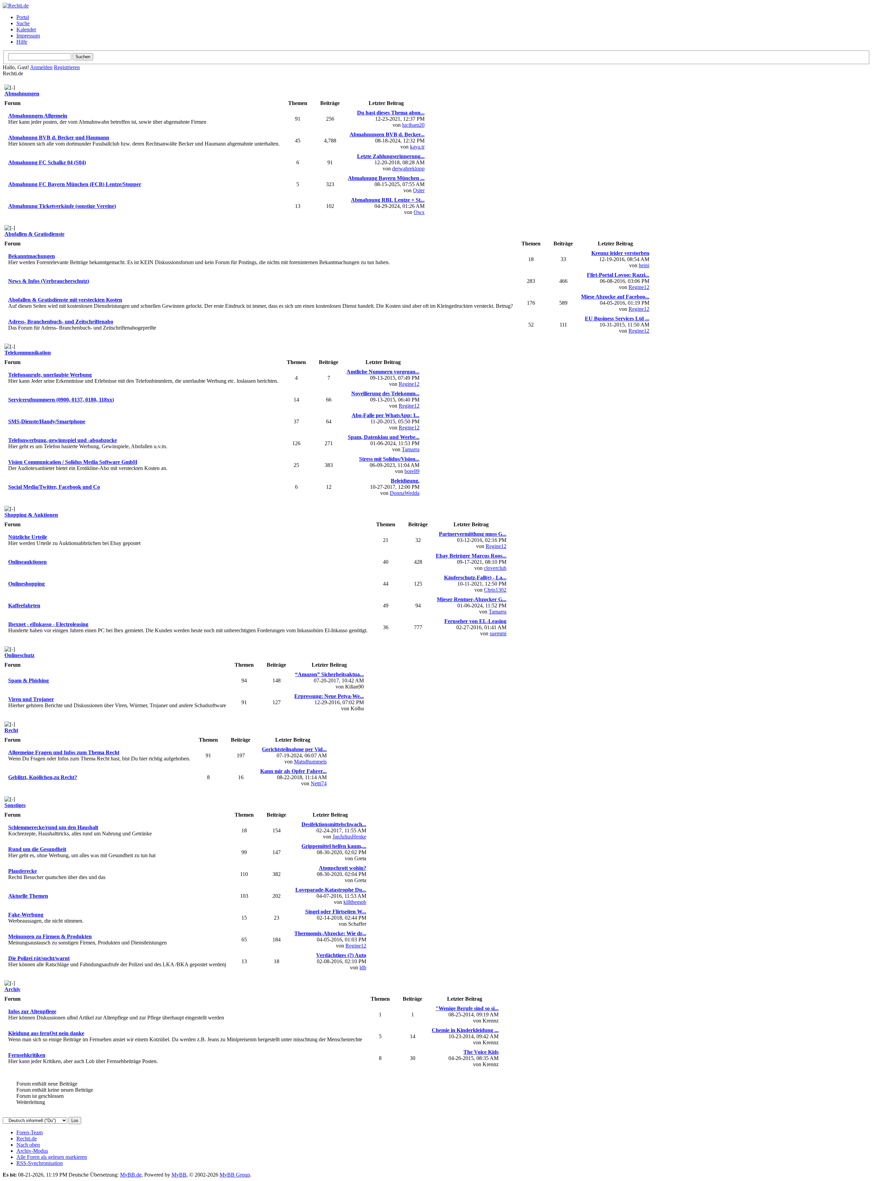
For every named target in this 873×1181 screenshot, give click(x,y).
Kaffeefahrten (24, 605)
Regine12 (638, 287)
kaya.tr (417, 147)
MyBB (179, 1175)
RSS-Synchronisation (39, 1163)
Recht (11, 730)
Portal (22, 17)
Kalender (26, 29)
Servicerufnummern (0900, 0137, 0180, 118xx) (61, 400)
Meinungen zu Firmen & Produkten (50, 936)
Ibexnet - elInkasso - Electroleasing (48, 624)
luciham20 (413, 125)
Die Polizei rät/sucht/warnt (39, 958)
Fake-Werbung (25, 915)
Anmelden (41, 67)
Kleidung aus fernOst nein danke (46, 1033)
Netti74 (319, 783)
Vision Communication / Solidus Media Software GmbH (72, 462)
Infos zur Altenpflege (32, 1011)
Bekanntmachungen (31, 256)
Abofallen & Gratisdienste (34, 234)
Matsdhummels (310, 761)
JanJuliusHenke (349, 836)
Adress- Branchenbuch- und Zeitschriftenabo (60, 321)
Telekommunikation (27, 352)
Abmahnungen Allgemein (37, 116)
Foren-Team (29, 1132)
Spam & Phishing (28, 680)
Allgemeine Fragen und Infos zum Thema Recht (63, 752)
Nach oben (28, 1145)
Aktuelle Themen (28, 896)
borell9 (411, 471)
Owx (419, 212)
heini (644, 265)
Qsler (419, 190)
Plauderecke (22, 871)
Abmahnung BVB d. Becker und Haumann (58, 137)
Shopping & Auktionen (31, 515)
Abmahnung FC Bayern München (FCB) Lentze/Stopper (74, 184)
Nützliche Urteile (27, 537)
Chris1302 (495, 590)
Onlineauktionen (27, 562)
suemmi (498, 633)
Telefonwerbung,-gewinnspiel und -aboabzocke (62, 440)
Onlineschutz (19, 655)
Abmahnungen (21, 93)
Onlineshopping (26, 584)
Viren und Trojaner (31, 699)
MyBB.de (131, 1175)
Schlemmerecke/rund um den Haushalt (53, 827)
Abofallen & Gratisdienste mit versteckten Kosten (65, 300)
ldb (362, 967)
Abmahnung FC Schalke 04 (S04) (47, 162)
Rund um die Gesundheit (37, 849)
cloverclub (495, 568)
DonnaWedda (404, 493)
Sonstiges (15, 805)
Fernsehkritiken (26, 1055)
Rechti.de (26, 1138)
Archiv (12, 989)
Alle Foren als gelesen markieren (51, 1157)
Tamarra (410, 449)
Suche (23, 23)
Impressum (28, 36)
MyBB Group (235, 1175)
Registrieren (67, 67)
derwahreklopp (408, 168)
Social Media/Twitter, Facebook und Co (54, 487)
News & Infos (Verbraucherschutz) (48, 281)
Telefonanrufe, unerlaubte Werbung (50, 375)
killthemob (354, 902)
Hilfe (21, 42)
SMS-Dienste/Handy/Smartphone (46, 421)
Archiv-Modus (32, 1151)
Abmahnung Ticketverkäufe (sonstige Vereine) (62, 206)
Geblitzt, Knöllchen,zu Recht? (42, 777)
